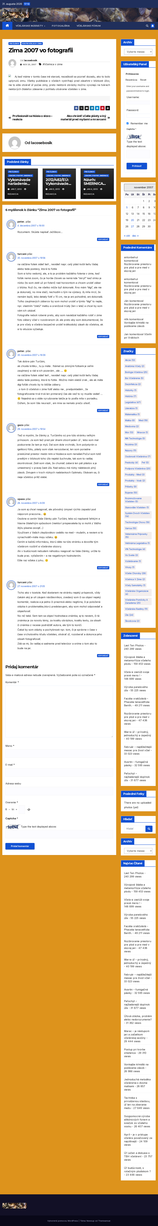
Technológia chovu (137, 522)
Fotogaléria (61, 25)
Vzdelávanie (133, 561)
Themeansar (104, 1221)
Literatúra (131, 408)
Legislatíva (133, 402)
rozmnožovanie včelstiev (133, 500)
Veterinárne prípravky (136, 535)
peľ (145, 462)
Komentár (12, 682)
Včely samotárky (135, 585)
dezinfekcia (133, 384)
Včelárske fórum (89, 25)
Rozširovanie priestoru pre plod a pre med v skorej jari (137, 267)
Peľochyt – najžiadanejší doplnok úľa (137, 777)
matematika (132, 414)
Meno (9, 745)
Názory (130, 450)
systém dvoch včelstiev (137, 515)
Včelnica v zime (135, 579)
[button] (147, 25)
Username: (133, 97)
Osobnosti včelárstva (138, 456)
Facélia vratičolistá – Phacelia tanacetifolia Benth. (136, 702)
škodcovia (132, 621)
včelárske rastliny (136, 609)
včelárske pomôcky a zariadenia (136, 601)
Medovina (132, 426)
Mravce (142, 432)
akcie (130, 360)
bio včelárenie (134, 378)
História (130, 396)
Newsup (90, 1221)
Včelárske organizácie (136, 592)
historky (131, 390)
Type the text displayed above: (38, 826)
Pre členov (14, 43)
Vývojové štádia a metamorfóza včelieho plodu (137, 660)
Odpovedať (103, 239)
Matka (130, 420)
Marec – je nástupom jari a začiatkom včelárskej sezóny (136, 1034)
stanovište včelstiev (137, 507)
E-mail (10, 764)
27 (132, 226)
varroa (130, 528)
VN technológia (135, 549)
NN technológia (135, 438)
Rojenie (131, 492)
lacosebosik (30, 60)
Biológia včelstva (136, 372)
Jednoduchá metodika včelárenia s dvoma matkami (137, 1083)
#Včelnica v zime (52, 64)
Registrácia (131, 79)
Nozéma (131, 444)
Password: (133, 110)
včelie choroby (135, 573)
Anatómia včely (134, 366)
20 (132, 220)
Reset (143, 79)
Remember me (139, 123)
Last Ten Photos (134, 645)
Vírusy (130, 567)
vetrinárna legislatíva (137, 543)
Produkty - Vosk (135, 480)
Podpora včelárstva (137, 468)
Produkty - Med (135, 474)
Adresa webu (13, 783)
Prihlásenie (132, 74)
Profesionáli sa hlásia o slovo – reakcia (32, 117)
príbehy (131, 486)
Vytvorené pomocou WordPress (63, 1221)
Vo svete (131, 555)
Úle (129, 615)
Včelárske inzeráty (30, 25)
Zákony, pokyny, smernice (20, 176)
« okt (127, 235)
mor (129, 432)
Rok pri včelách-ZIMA (32, 43)
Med (143, 420)
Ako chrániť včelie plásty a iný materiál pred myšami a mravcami (83, 117)
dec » (135, 235)
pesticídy (131, 462)
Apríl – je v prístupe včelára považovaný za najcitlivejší (138, 1138)
